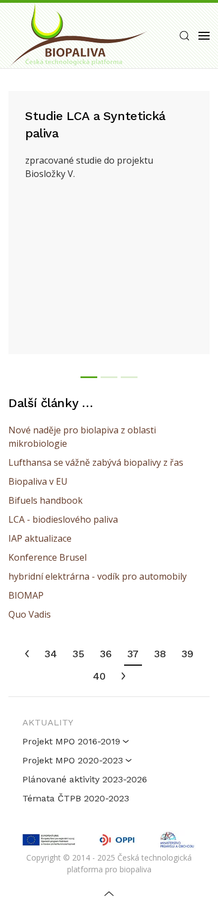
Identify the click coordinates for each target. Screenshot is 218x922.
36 (106, 654)
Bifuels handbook (45, 500)
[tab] (88, 377)
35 (78, 654)
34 (51, 654)
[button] (184, 35)
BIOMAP (26, 595)
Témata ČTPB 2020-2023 (75, 798)
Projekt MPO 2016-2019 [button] (71, 741)
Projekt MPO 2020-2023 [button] (72, 760)
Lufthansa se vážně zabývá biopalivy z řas (95, 462)
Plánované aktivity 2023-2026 (84, 779)
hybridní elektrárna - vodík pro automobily (97, 576)
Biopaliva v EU (38, 481)
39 (187, 654)
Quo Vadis (29, 614)
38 (160, 654)
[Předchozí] (27, 654)
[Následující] (123, 677)
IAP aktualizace (40, 538)
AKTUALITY (47, 722)
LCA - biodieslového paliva (63, 519)
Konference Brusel (47, 557)
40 (99, 676)
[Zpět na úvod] (78, 35)
